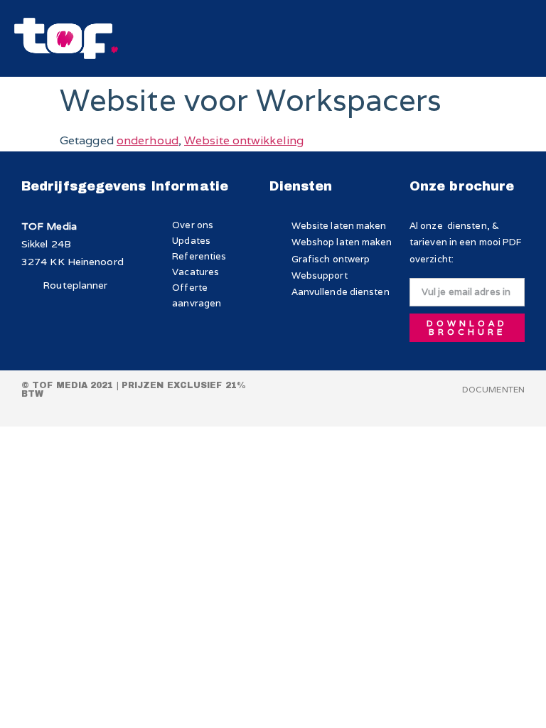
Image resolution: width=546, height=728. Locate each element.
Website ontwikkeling (244, 140)
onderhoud (147, 140)
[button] (491, 39)
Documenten (493, 389)
